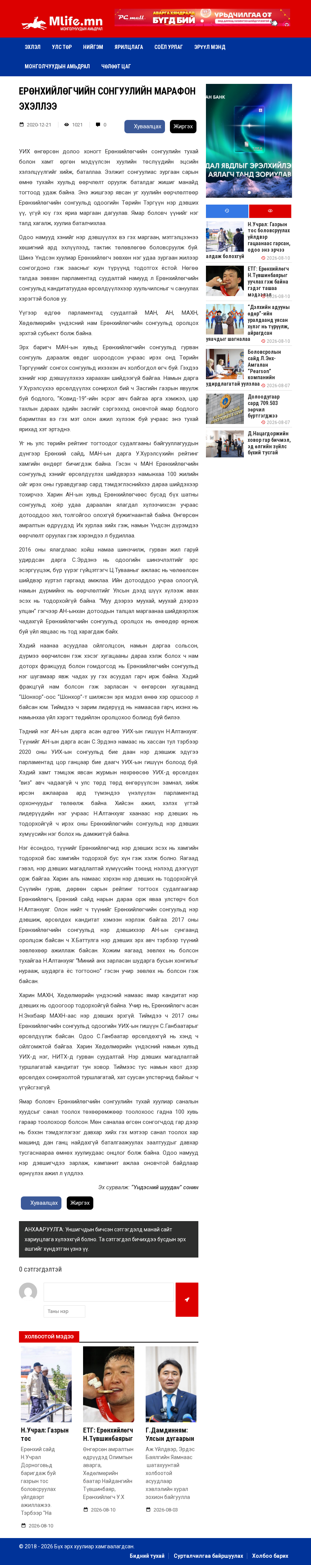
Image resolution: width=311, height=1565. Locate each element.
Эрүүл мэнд (209, 47)
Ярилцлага (129, 47)
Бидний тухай (147, 1556)
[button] (202, 20)
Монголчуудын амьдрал (57, 66)
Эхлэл (33, 47)
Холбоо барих (270, 1556)
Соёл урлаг (168, 47)
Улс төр (62, 47)
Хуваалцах (146, 126)
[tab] (227, 211)
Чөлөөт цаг (116, 66)
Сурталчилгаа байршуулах (208, 1556)
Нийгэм (93, 47)
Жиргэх (183, 126)
